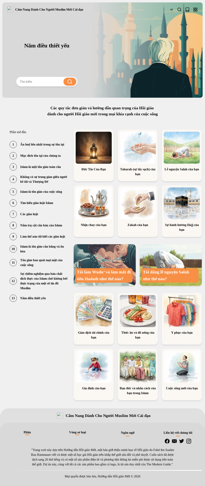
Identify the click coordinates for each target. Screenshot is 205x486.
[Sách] (187, 9)
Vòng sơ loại (77, 432)
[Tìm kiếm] (179, 9)
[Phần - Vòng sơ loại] (195, 9)
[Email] (174, 441)
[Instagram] (188, 441)
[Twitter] (181, 441)
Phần (27, 432)
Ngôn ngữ (128, 432)
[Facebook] (167, 441)
